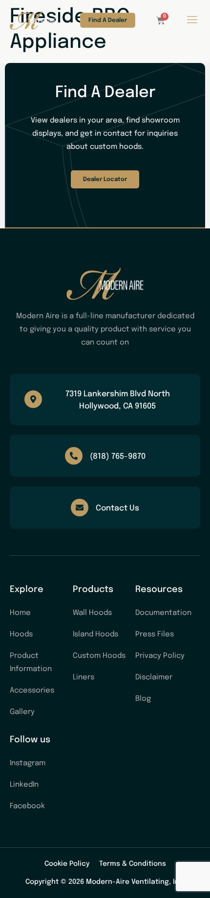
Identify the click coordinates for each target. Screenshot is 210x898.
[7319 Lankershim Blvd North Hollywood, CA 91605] (33, 399)
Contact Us (117, 508)
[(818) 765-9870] (74, 456)
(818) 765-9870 (118, 456)
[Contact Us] (79, 507)
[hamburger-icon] (192, 21)
